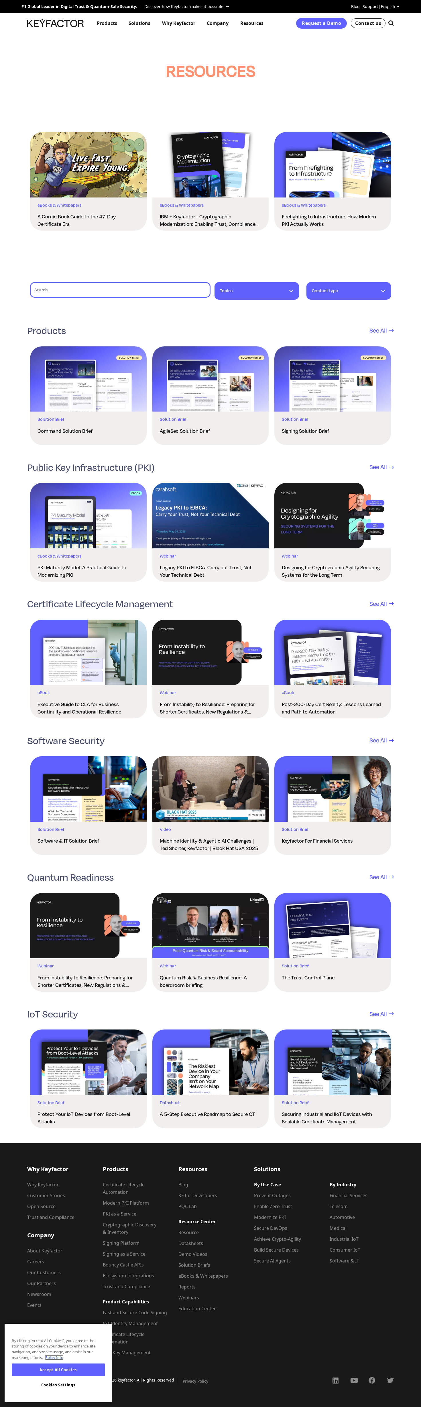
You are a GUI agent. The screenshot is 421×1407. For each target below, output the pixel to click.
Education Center (197, 1308)
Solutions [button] (139, 23)
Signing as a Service (124, 1254)
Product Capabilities (126, 1302)
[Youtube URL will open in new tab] (353, 1380)
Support (370, 6)
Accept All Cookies (58, 1369)
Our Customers (44, 1272)
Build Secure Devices (276, 1250)
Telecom (339, 1206)
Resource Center (197, 1221)
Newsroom (39, 1294)
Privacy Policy (195, 1381)
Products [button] (107, 23)
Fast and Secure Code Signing (135, 1312)
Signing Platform (121, 1243)
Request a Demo (321, 23)
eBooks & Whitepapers (203, 1276)
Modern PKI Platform (126, 1203)
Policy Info (54, 1357)
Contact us (368, 23)
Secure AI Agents (272, 1261)
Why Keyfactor (43, 1184)
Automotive (342, 1217)
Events (34, 1305)
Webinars (188, 1298)
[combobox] (257, 293)
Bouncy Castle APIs (123, 1265)
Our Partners (41, 1283)
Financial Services (348, 1195)
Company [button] (218, 23)
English (388, 6)
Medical (338, 1228)
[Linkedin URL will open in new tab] (335, 1380)
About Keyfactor (44, 1251)
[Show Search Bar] (391, 23)
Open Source (41, 1206)
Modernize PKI (270, 1217)
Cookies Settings (58, 1385)
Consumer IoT (345, 1250)
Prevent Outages (272, 1195)
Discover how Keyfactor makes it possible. (183, 6)
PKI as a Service (119, 1214)
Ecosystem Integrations (128, 1275)
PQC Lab (187, 1206)
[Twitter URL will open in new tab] (390, 1380)
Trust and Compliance (50, 1217)
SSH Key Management (127, 1352)
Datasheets (190, 1243)
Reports (187, 1287)
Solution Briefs (194, 1265)
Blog (355, 6)
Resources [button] (251, 23)
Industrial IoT (344, 1239)
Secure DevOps (270, 1228)
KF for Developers (197, 1195)
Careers (35, 1261)
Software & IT (344, 1261)
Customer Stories (46, 1195)
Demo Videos (192, 1254)
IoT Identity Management (130, 1323)
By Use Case (267, 1184)
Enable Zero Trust (273, 1206)
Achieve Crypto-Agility (277, 1239)
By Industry (343, 1184)
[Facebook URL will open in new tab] (372, 1380)
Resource (188, 1232)
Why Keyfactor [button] (178, 23)
